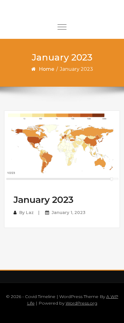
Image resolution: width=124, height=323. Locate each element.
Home (46, 69)
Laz (30, 212)
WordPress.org (81, 303)
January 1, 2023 (68, 212)
